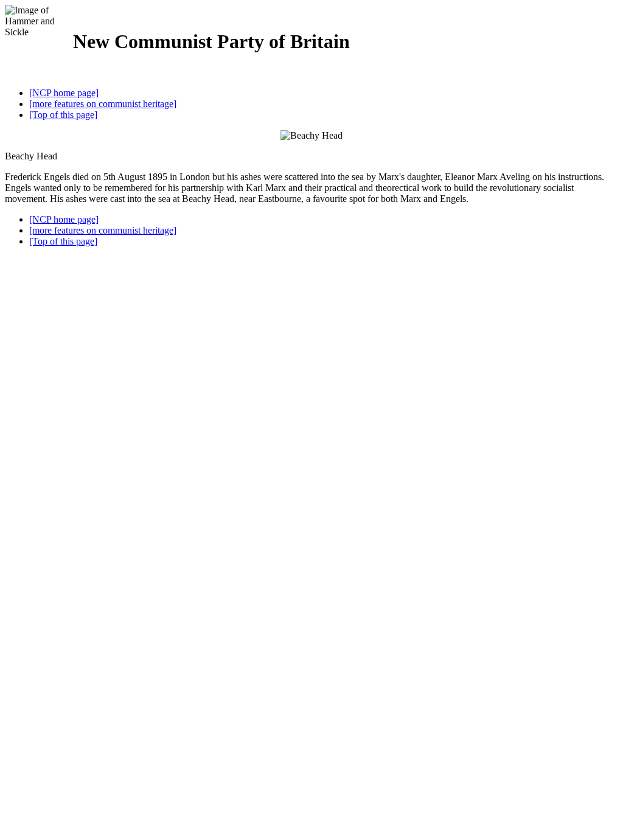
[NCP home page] (64, 93)
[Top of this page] (63, 115)
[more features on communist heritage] (102, 104)
